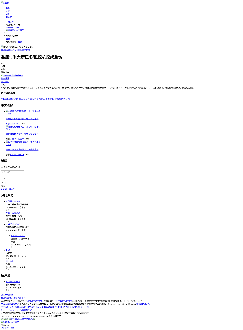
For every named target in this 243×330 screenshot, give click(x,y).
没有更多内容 (7, 295)
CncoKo (9, 261)
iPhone (9, 27)
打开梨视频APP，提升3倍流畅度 (15, 50)
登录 (8, 39)
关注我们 (84, 307)
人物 (8, 11)
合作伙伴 (76, 307)
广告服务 (67, 307)
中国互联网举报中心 (10, 304)
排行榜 (9, 17)
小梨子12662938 (13, 201)
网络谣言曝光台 (143, 304)
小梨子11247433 (18, 236)
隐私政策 (39, 307)
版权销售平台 (26, 310)
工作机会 (59, 307)
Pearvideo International (10, 310)
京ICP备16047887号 (63, 301)
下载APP (10, 22)
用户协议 (31, 307)
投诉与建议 (49, 307)
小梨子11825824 (13, 124)
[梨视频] (5, 3)
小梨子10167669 (13, 224)
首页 (8, 8)
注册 (20, 42)
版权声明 (22, 307)
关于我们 (5, 307)
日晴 (8, 250)
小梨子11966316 (17, 155)
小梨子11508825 (13, 282)
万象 (8, 14)
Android (15, 27)
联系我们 (14, 307)
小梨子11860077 (17, 139)
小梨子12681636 (13, 213)
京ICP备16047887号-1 (34, 301)
